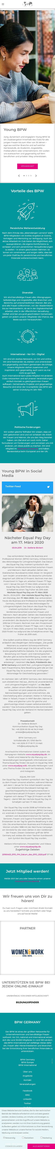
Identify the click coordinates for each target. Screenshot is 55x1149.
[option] (27, 148)
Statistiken (29, 1138)
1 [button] (26, 526)
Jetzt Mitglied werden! (27, 871)
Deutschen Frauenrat (27, 448)
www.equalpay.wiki (17, 765)
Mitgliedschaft (27, 166)
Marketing (47, 1138)
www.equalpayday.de (36, 754)
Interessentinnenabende (27, 881)
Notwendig (10, 1138)
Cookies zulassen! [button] (13, 1146)
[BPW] (27, 4)
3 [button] (28, 175)
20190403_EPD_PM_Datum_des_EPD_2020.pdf (24, 854)
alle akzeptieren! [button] (41, 1146)
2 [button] (26, 175)
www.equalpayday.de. (30, 846)
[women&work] (20, 953)
